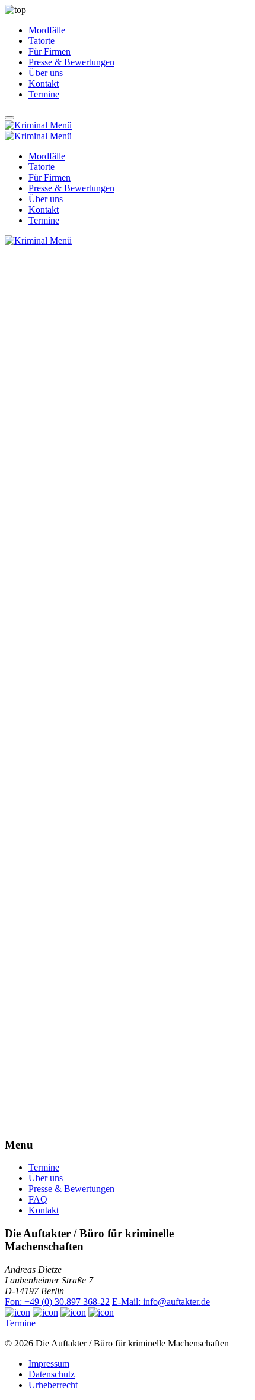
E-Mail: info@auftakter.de (161, 1302)
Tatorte (41, 41)
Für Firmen (49, 51)
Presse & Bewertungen (71, 62)
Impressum (48, 1363)
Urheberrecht (53, 1385)
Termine (43, 94)
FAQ (37, 1199)
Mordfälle (46, 30)
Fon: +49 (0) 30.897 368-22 (57, 1302)
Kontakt (43, 83)
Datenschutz (51, 1374)
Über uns (45, 73)
